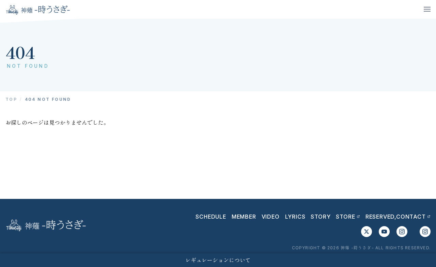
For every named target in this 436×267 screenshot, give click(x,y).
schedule (211, 216)
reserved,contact (395, 216)
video (271, 216)
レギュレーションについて (218, 260)
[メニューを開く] (427, 9)
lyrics (295, 216)
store (345, 216)
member (244, 216)
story (320, 216)
